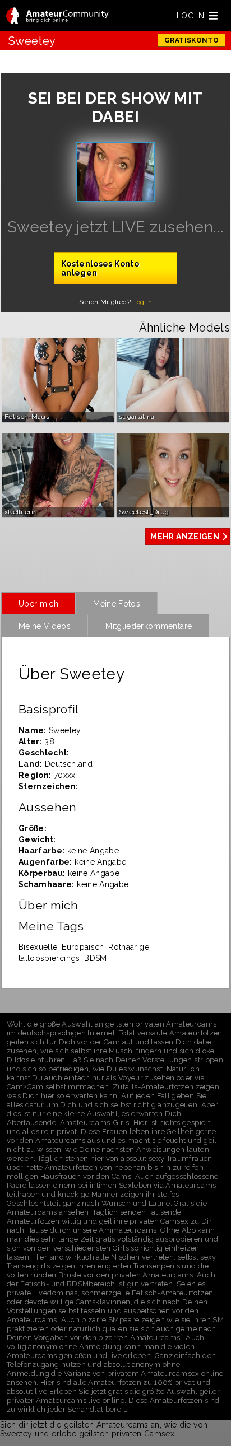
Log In (142, 302)
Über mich (38, 603)
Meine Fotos (116, 603)
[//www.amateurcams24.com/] (57, 16)
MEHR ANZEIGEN (184, 536)
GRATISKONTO (191, 40)
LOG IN (190, 15)
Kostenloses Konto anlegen (100, 268)
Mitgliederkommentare (148, 626)
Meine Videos (45, 626)
